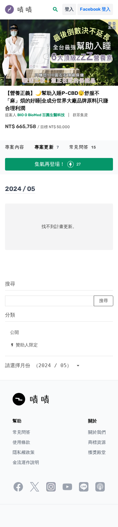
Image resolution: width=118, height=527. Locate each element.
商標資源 (97, 442)
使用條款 (21, 442)
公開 (14, 332)
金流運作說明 (26, 462)
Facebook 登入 (95, 9)
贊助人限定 (24, 345)
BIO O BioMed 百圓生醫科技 (41, 115)
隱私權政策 (24, 452)
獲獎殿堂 (97, 452)
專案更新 (47, 147)
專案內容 (15, 147)
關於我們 (97, 432)
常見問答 (83, 147)
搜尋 (10, 284)
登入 (69, 9)
